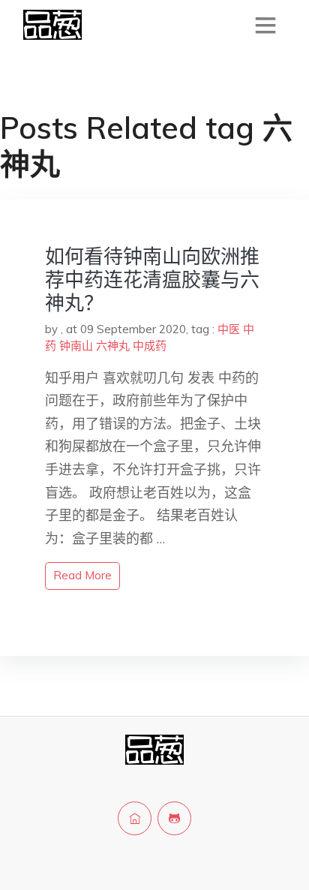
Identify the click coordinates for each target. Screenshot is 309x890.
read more (82, 575)
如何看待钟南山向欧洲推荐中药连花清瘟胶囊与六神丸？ (152, 279)
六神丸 (113, 345)
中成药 (149, 345)
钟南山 (76, 345)
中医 (229, 329)
